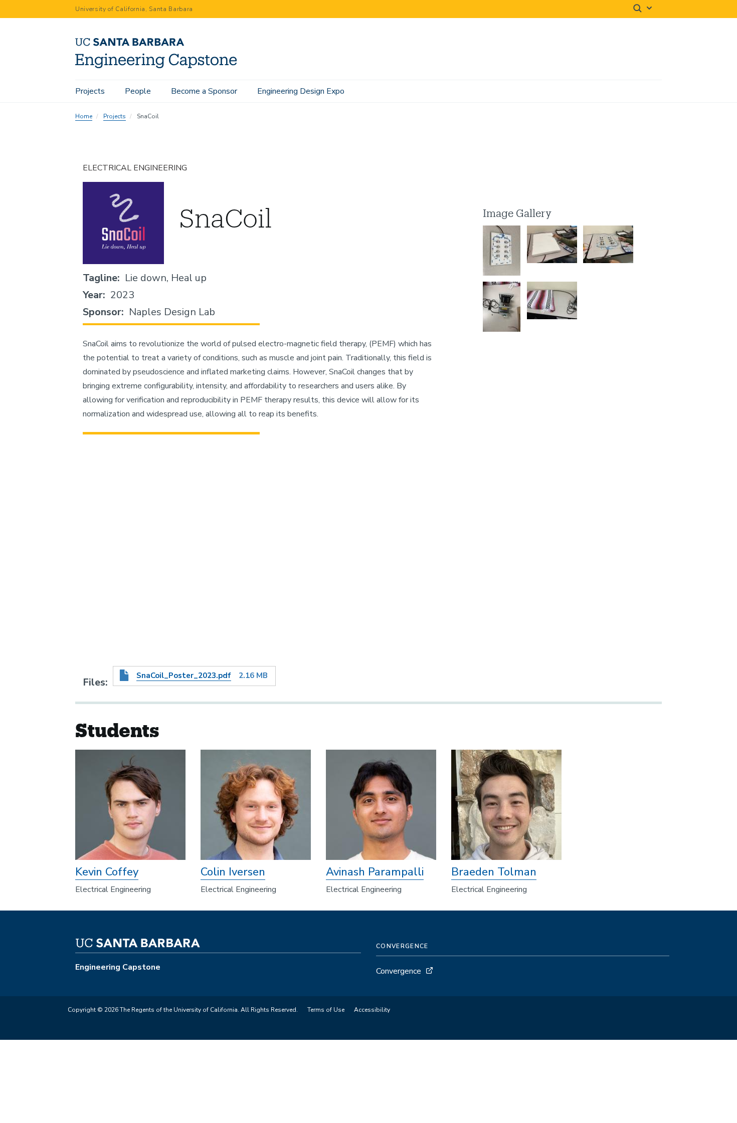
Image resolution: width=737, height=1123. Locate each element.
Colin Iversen (233, 871)
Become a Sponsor (204, 91)
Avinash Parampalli (375, 871)
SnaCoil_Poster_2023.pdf (183, 675)
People (138, 91)
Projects (90, 91)
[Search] (643, 9)
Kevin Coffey (106, 871)
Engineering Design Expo (300, 91)
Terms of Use (325, 1010)
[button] (501, 251)
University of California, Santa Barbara (134, 9)
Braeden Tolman (493, 871)
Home (83, 116)
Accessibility (372, 1010)
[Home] (159, 65)
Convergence (398, 971)
